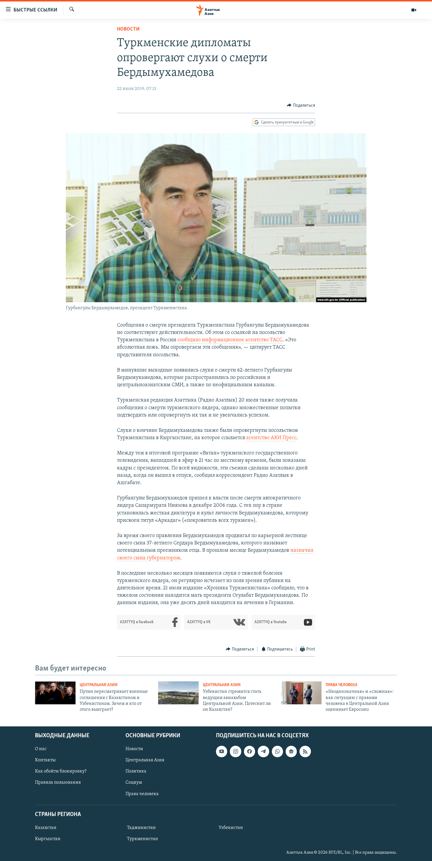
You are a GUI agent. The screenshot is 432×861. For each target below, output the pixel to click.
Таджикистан (141, 827)
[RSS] (305, 751)
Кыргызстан (48, 839)
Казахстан (45, 827)
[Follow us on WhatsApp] (277, 751)
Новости (128, 29)
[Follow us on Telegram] (263, 751)
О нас (40, 749)
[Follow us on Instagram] (235, 751)
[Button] (301, 105)
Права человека (341, 685)
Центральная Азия (99, 685)
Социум (133, 782)
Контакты (45, 760)
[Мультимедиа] (414, 10)
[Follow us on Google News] (291, 751)
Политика (135, 771)
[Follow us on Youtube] (221, 751)
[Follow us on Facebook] (249, 751)
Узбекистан (231, 827)
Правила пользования (58, 782)
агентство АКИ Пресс (271, 438)
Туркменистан (142, 839)
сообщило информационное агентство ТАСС (230, 340)
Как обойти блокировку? (60, 771)
